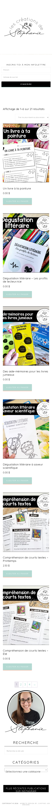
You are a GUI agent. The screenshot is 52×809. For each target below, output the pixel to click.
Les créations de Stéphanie (26, 27)
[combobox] (26, 770)
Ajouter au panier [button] (17, 201)
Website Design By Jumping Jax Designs (35, 804)
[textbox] (26, 771)
